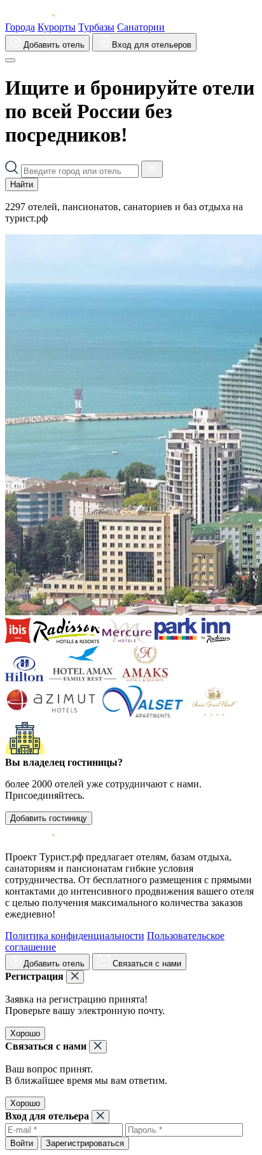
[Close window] (75, 977)
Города (20, 27)
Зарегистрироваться (85, 1143)
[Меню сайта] (10, 60)
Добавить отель (53, 45)
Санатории (141, 27)
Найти (21, 184)
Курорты (57, 27)
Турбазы (96, 27)
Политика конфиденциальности (74, 935)
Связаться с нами (145, 963)
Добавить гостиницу (48, 818)
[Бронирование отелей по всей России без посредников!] (40, 15)
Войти (21, 1143)
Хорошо (25, 1033)
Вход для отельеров (150, 45)
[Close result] (152, 169)
